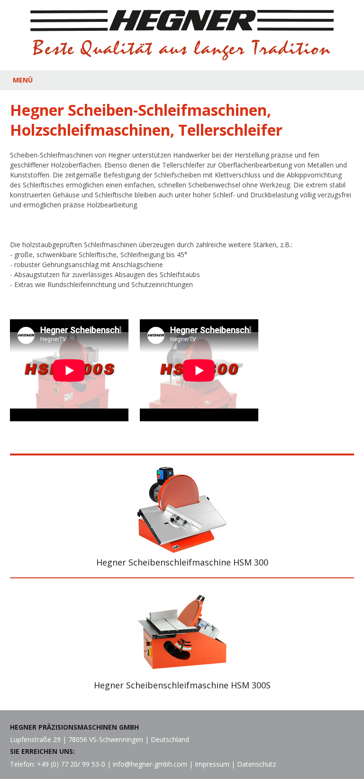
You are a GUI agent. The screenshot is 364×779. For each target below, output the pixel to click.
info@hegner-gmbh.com (150, 764)
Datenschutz (256, 764)
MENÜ (23, 79)
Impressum (212, 764)
